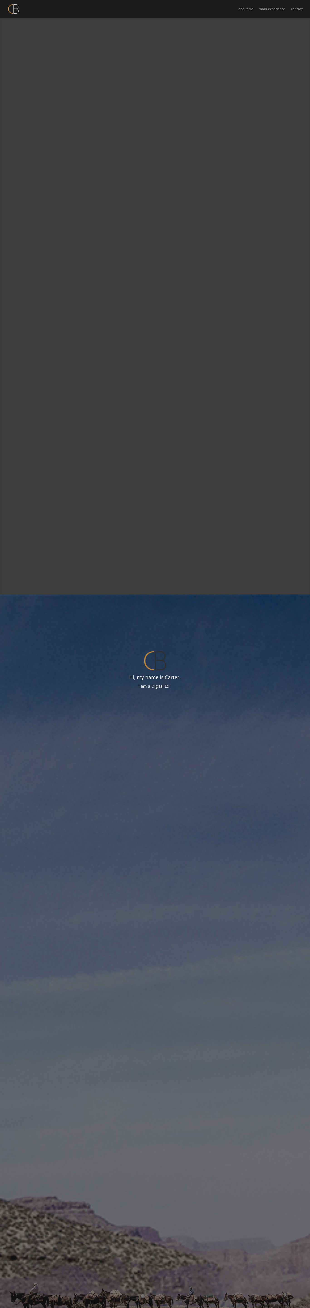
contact (297, 9)
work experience (272, 9)
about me (246, 9)
